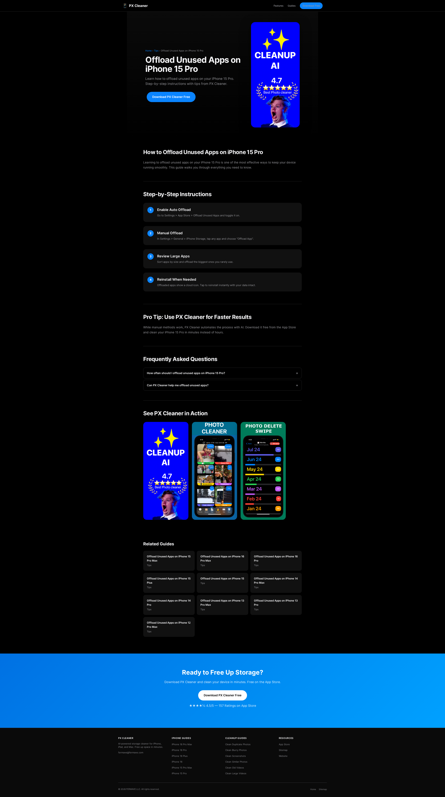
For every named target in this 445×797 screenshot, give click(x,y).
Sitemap (283, 750)
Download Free (311, 5)
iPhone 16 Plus (180, 756)
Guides (292, 5)
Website (283, 756)
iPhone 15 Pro (179, 773)
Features (279, 5)
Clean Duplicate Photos (237, 744)
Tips (156, 50)
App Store (284, 744)
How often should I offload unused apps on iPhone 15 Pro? (222, 373)
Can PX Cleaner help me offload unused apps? (222, 385)
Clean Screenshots (235, 756)
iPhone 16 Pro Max (182, 744)
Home (148, 50)
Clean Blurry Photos (236, 750)
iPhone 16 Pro (179, 750)
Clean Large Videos (235, 773)
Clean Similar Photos (236, 761)
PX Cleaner (135, 5)
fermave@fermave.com (130, 752)
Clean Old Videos (234, 767)
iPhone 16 (177, 761)
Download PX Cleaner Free (171, 97)
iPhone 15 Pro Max (182, 767)
